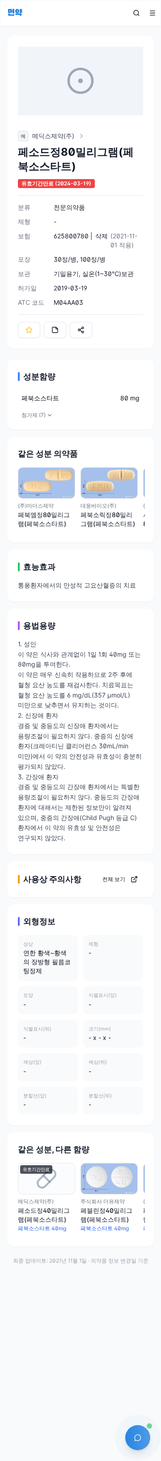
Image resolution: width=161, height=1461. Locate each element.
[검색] (136, 13)
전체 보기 (113, 879)
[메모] (55, 330)
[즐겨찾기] (29, 330)
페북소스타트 (40, 398)
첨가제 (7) (33, 415)
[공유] (81, 330)
